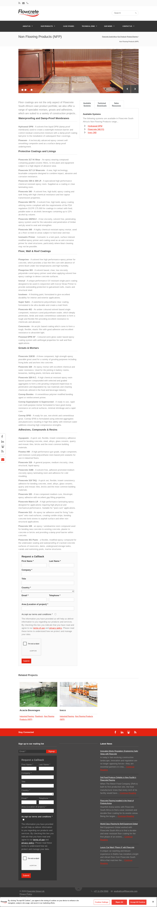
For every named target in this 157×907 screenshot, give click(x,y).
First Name (28, 561)
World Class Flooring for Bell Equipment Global (119, 824)
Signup (51, 751)
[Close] (153, 901)
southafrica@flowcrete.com (125, 891)
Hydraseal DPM (95, 126)
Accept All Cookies (137, 902)
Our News (108, 26)
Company (27, 570)
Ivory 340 (92, 132)
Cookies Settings (101, 902)
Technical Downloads (102, 104)
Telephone (54, 595)
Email (25, 595)
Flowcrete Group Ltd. (35, 891)
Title (24, 579)
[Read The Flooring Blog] (19, 3)
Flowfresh (39, 716)
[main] (78, 902)
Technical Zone (88, 26)
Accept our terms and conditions (37, 614)
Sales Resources (116, 104)
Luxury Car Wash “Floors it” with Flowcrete (117, 847)
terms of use (39, 628)
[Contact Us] (23, 3)
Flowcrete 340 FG (96, 129)
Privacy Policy (26, 894)
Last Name (55, 561)
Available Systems (87, 104)
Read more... (45, 694)
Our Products (47, 26)
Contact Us (127, 26)
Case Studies (68, 26)
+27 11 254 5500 (101, 891)
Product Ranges (132, 37)
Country (26, 587)
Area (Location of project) (35, 604)
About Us (26, 26)
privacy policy (55, 628)
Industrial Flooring (27, 716)
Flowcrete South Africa (109, 37)
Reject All (119, 902)
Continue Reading (128, 793)
